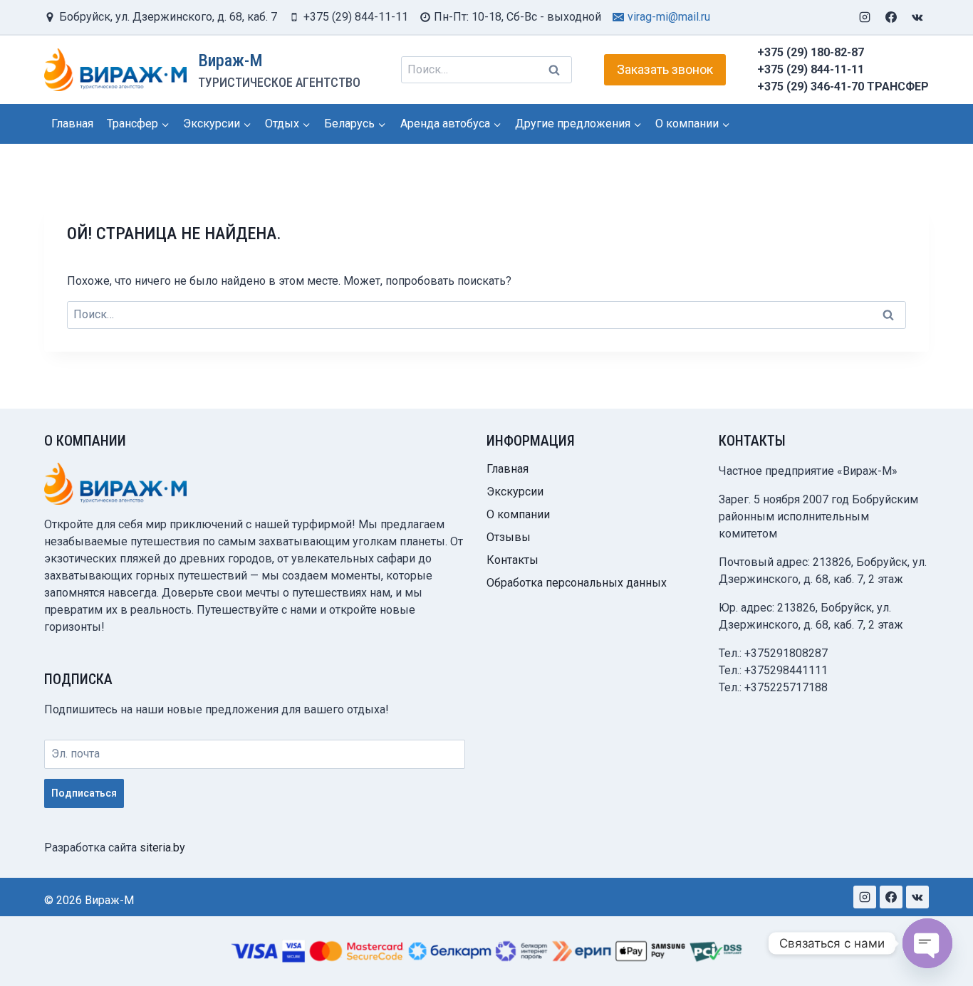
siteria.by (162, 847)
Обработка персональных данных (576, 582)
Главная (72, 123)
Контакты (512, 560)
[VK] (917, 17)
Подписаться (84, 793)
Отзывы (508, 537)
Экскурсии (514, 491)
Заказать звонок (665, 69)
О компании (518, 514)
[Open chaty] (927, 943)
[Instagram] (864, 17)
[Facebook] (891, 17)
